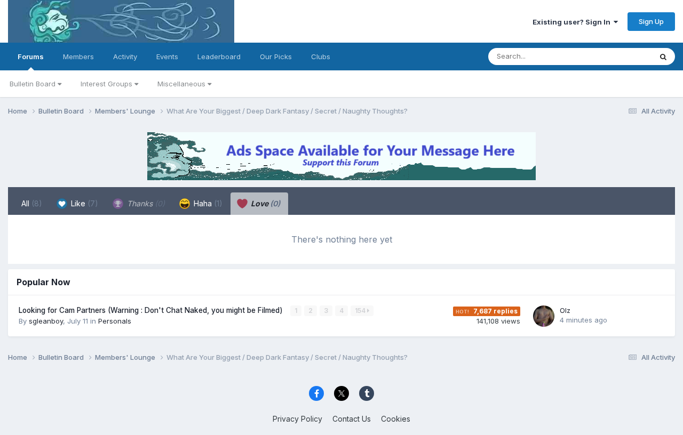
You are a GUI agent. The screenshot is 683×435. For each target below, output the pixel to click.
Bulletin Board (34, 83)
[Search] (663, 56)
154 (361, 311)
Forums (31, 56)
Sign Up (651, 21)
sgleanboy (46, 321)
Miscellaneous (182, 83)
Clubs (320, 56)
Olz (565, 310)
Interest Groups (107, 83)
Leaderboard (219, 56)
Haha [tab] (207, 203)
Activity (125, 56)
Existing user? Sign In (573, 22)
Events (167, 56)
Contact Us (351, 418)
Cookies (395, 418)
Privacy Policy (297, 418)
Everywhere (618, 56)
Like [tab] (83, 203)
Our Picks (276, 56)
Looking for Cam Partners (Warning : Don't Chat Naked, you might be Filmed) (152, 310)
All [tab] (31, 203)
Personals (114, 321)
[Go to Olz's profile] (543, 316)
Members (78, 56)
